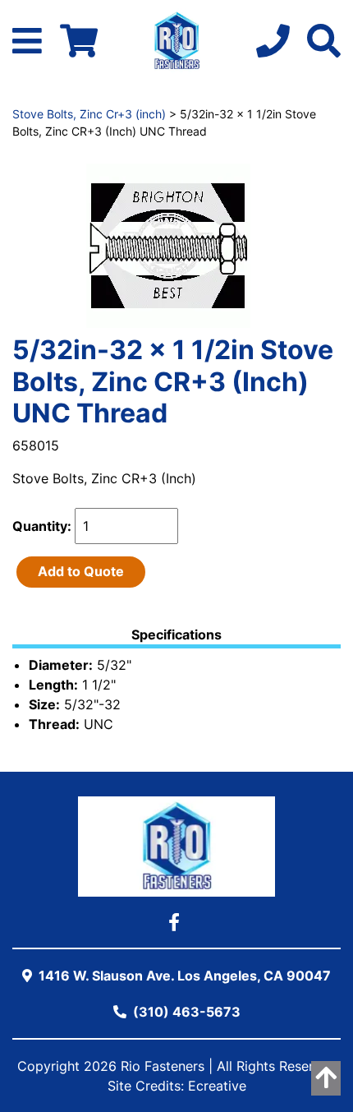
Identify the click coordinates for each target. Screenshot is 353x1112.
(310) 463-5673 (185, 1012)
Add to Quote (81, 571)
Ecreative (217, 1085)
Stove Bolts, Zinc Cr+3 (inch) (89, 114)
